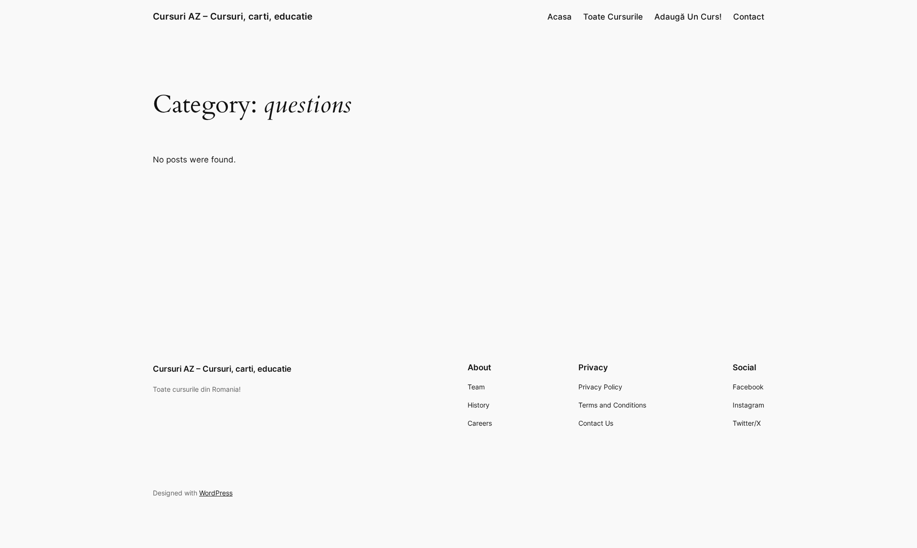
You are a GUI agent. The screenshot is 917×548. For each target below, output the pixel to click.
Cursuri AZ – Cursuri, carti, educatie (232, 16)
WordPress (216, 493)
